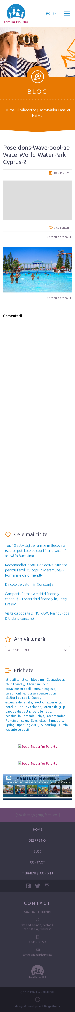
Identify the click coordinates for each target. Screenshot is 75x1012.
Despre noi (37, 840)
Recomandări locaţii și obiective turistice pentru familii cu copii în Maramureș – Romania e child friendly (36, 570)
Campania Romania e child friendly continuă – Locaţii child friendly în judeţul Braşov (37, 599)
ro (48, 13)
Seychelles (38, 720)
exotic (39, 702)
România (11, 720)
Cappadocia (55, 679)
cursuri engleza (44, 689)
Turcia (63, 725)
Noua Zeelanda (30, 707)
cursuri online (15, 693)
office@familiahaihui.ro (37, 955)
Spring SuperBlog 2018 (21, 725)
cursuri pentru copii (42, 693)
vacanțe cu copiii (17, 729)
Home (37, 829)
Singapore (56, 720)
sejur (24, 720)
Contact (37, 862)
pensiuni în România (20, 716)
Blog (38, 851)
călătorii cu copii (17, 697)
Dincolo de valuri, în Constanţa (29, 584)
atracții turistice (16, 679)
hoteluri (11, 707)
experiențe (54, 702)
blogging (37, 679)
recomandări (56, 716)
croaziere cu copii (18, 689)
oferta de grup (54, 707)
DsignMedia (52, 1006)
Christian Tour (37, 684)
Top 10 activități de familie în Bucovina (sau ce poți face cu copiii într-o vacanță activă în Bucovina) (36, 550)
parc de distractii (17, 711)
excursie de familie (18, 702)
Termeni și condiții (37, 873)
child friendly (14, 684)
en (55, 13)
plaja (40, 716)
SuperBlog (48, 725)
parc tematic (42, 711)
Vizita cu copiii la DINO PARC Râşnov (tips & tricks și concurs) (37, 615)
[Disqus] (37, 372)
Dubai (36, 697)
